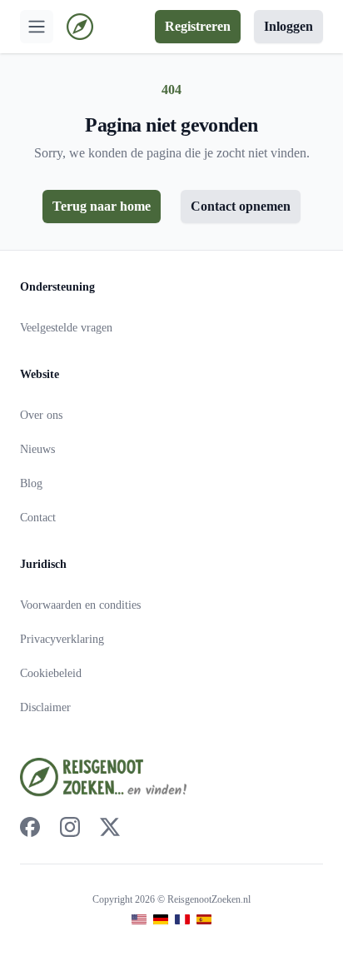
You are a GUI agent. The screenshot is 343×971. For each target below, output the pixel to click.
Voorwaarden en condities (80, 605)
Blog (31, 483)
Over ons (41, 415)
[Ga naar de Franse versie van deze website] (182, 919)
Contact (38, 517)
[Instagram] (70, 827)
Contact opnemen (241, 206)
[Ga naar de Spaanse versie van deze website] (203, 919)
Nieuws (37, 449)
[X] (110, 827)
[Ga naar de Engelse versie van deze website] (139, 919)
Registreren (198, 26)
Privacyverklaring (62, 639)
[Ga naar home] (80, 26)
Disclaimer (45, 707)
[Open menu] (36, 26)
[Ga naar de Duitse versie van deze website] (160, 919)
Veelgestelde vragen (66, 327)
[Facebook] (30, 827)
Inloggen (288, 26)
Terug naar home (101, 206)
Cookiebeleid (51, 673)
